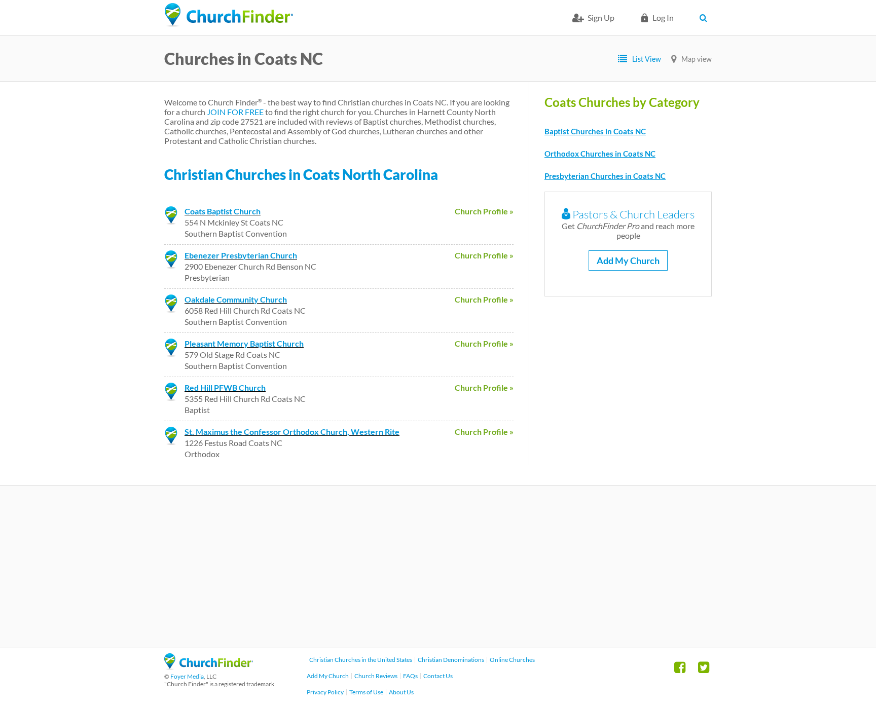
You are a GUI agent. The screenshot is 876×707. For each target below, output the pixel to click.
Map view (696, 59)
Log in (663, 17)
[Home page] (228, 15)
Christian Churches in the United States (360, 659)
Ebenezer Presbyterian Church (241, 255)
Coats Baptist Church (223, 211)
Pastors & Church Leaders (632, 214)
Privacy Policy (325, 692)
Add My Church (628, 260)
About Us (401, 692)
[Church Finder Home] (208, 667)
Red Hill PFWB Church (225, 387)
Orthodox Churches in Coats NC (599, 153)
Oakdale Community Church (236, 299)
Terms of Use (366, 692)
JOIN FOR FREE (235, 112)
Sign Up (601, 17)
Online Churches (512, 659)
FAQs (410, 676)
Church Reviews (375, 676)
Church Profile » (484, 211)
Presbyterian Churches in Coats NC (605, 175)
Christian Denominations (451, 659)
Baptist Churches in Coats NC (595, 131)
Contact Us (438, 676)
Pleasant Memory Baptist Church (244, 343)
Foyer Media (187, 676)
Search (705, 18)
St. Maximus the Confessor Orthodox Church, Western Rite (292, 431)
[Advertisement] (438, 567)
